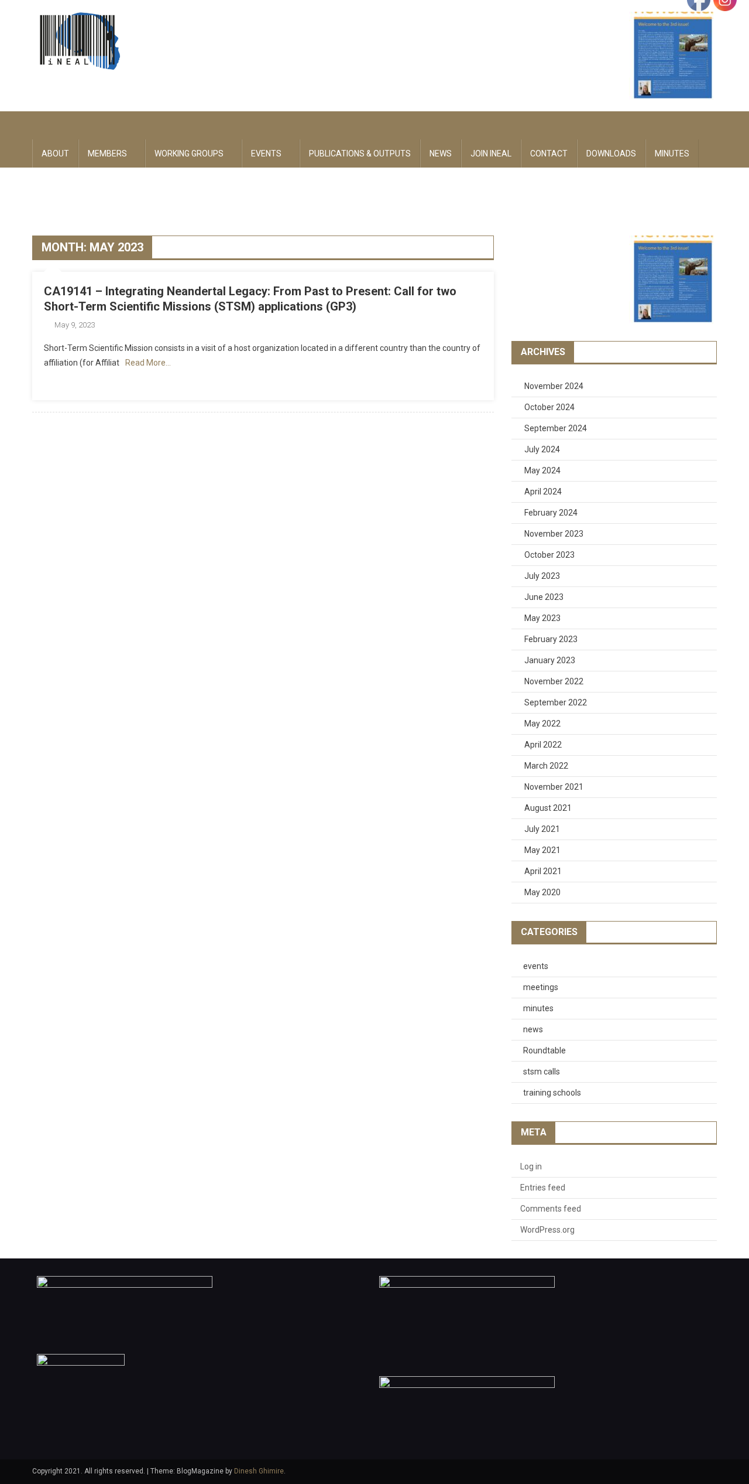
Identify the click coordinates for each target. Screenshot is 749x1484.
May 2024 (542, 470)
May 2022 (542, 723)
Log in (531, 1166)
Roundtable (544, 1050)
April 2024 (543, 491)
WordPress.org (547, 1229)
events (535, 966)
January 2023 (549, 660)
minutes (538, 1008)
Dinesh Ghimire (259, 1471)
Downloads (611, 153)
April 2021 (543, 871)
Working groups (189, 153)
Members (107, 153)
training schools (552, 1092)
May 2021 (542, 850)
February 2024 (551, 512)
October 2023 (549, 555)
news (533, 1029)
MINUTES (672, 153)
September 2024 (555, 428)
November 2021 (553, 787)
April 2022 (543, 744)
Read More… (148, 362)
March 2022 (546, 765)
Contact (549, 153)
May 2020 (542, 892)
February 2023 (551, 639)
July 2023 (542, 576)
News (441, 153)
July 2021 (542, 829)
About (55, 153)
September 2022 (555, 702)
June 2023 (544, 597)
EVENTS (266, 153)
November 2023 (553, 533)
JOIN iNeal (490, 153)
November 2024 (553, 386)
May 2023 (542, 618)
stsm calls (541, 1071)
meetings (540, 987)
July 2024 (542, 449)
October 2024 (549, 407)
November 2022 (553, 681)
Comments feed (550, 1208)
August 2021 (548, 808)
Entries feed (542, 1187)
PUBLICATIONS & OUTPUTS (360, 153)
